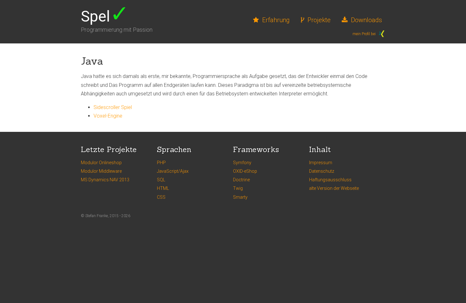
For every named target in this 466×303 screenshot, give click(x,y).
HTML (163, 188)
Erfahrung (276, 20)
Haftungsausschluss (330, 179)
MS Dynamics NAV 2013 (105, 179)
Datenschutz (321, 171)
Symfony (242, 162)
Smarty (240, 197)
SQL (161, 179)
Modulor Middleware (101, 171)
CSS (161, 197)
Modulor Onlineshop (101, 162)
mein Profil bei (365, 34)
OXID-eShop (245, 171)
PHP (161, 162)
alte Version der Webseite (334, 188)
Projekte (319, 20)
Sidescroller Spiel (113, 107)
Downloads (366, 20)
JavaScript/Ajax (173, 171)
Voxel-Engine (108, 116)
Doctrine (241, 179)
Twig (238, 188)
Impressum (320, 162)
